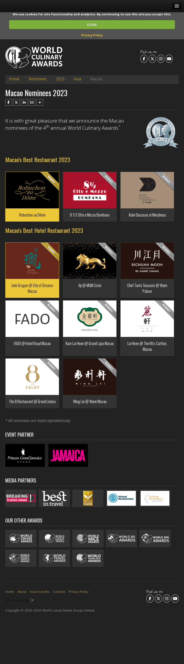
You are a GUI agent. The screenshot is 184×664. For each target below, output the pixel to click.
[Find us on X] (152, 58)
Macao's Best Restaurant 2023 (37, 159)
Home (14, 79)
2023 (60, 79)
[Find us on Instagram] (160, 58)
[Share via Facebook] (9, 102)
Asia (77, 79)
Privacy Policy (92, 35)
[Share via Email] (32, 102)
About (22, 591)
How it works (40, 591)
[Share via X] (16, 102)
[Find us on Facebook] (144, 58)
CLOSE (92, 24)
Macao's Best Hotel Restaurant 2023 (44, 230)
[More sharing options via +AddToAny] (40, 102)
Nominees (37, 79)
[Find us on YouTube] (169, 58)
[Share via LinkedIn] (24, 102)
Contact (59, 591)
